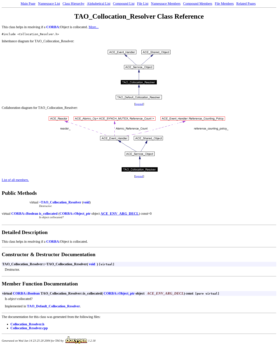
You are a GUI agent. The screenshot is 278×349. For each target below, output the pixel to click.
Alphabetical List (98, 3)
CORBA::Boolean (24, 213)
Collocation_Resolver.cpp (29, 328)
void (86, 202)
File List (142, 3)
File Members (224, 3)
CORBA (52, 27)
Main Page (28, 3)
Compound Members (197, 3)
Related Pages (246, 3)
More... (94, 27)
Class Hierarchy (73, 3)
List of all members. (15, 180)
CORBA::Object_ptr (75, 213)
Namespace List (49, 3)
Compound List (123, 3)
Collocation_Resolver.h (27, 324)
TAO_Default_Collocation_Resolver (53, 306)
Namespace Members (165, 3)
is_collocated (48, 213)
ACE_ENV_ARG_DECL (120, 213)
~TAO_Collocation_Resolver (60, 202)
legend (139, 104)
